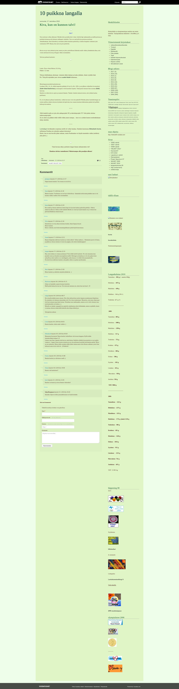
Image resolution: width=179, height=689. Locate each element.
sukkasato (123, 119)
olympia (135, 115)
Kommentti (44, 430)
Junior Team (131, 102)
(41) (114, 86)
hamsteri (135, 108)
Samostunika (125, 104)
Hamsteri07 (114, 151)
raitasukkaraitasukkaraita (119, 45)
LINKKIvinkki (111, 104)
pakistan (116, 117)
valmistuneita (120, 123)
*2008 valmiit (115, 147)
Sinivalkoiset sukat (117, 64)
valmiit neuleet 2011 (132, 121)
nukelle (131, 115)
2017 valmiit (116, 102)
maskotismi (110, 115)
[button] (69, 2)
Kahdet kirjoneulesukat (118, 57)
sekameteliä (110, 119)
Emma (47, 356)
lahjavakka (116, 113)
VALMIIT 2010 (115, 163)
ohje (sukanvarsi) (116, 167)
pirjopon (47, 179)
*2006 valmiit (115, 142)
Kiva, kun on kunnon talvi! (57, 24)
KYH (137, 102)
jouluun (122, 110)
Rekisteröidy (83, 2)
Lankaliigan (43, 129)
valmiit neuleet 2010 (55, 163)
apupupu (120, 108)
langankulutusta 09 (117, 165)
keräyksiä (132, 110)
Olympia (120, 104)
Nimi (43, 411)
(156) (114, 90)
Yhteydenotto (104, 686)
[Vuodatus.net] (44, 686)
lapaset (126, 113)
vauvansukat (126, 123)
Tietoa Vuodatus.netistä (78, 686)
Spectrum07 (135, 104)
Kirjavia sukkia (115, 61)
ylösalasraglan (111, 125)
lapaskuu (130, 113)
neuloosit (125, 115)
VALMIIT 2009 (115, 161)
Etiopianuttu (122, 102)
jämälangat (127, 110)
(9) (113, 80)
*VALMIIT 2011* (116, 149)
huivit (115, 110)
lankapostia (121, 113)
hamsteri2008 (111, 110)
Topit (112, 55)
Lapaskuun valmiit (117, 155)
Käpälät (113, 49)
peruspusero (121, 117)
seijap (46, 295)
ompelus (112, 117)
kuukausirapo (111, 113)
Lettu (46, 321)
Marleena (48, 281)
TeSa (46, 221)
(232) (114, 92)
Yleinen (113, 107)
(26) (114, 84)
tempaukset (129, 119)
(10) (114, 73)
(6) (113, 78)
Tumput (113, 47)
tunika (137, 119)
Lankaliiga (116, 104)
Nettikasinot (64, 2)
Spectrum (131, 104)
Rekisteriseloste (89, 686)
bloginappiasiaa (125, 108)
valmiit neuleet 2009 (113, 121)
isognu (47, 251)
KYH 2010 (114, 153)
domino (130, 108)
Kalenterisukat (115, 59)
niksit (128, 115)
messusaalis (116, 115)
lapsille (134, 113)
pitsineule (131, 117)
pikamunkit (126, 117)
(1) (113, 76)
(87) (114, 88)
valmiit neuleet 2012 (112, 123)
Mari (46, 269)
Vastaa (46, 186)
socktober (116, 119)
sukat (119, 119)
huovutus (119, 110)
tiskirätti (134, 119)
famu (46, 205)
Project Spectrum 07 (117, 159)
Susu (46, 191)
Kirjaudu (117, 2)
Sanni (46, 237)
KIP (135, 102)
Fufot (127, 102)
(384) (114, 94)
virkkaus (132, 123)
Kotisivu (57, 424)
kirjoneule (136, 110)
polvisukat (136, 117)
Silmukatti (48, 333)
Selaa (75, 2)
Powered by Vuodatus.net (133, 686)
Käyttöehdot (97, 686)
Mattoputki (114, 51)
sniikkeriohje (115, 169)
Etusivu (58, 2)
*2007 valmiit (115, 144)
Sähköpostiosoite (51, 417)
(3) (113, 71)
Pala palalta (114, 53)
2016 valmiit (110, 102)
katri (46, 380)
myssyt (121, 115)
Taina (46, 368)
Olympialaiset (115, 157)
